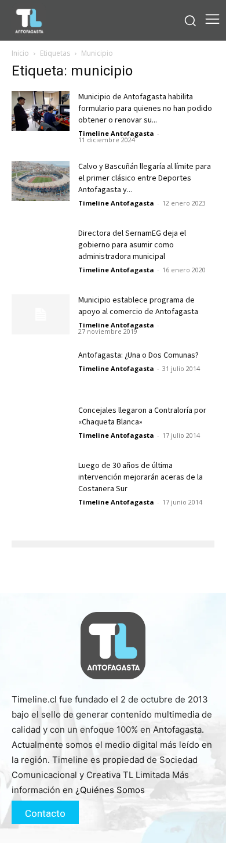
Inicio (20, 53)
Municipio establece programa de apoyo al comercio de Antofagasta (139, 306)
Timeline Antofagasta (116, 133)
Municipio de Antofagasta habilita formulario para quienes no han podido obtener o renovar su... (145, 108)
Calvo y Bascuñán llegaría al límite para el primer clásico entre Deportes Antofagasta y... (144, 178)
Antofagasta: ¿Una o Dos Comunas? (138, 355)
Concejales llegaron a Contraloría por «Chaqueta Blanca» (142, 416)
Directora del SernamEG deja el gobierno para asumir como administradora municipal (132, 245)
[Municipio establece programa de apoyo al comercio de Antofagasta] (41, 314)
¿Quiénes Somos (110, 789)
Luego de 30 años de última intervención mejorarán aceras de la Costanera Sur (140, 477)
